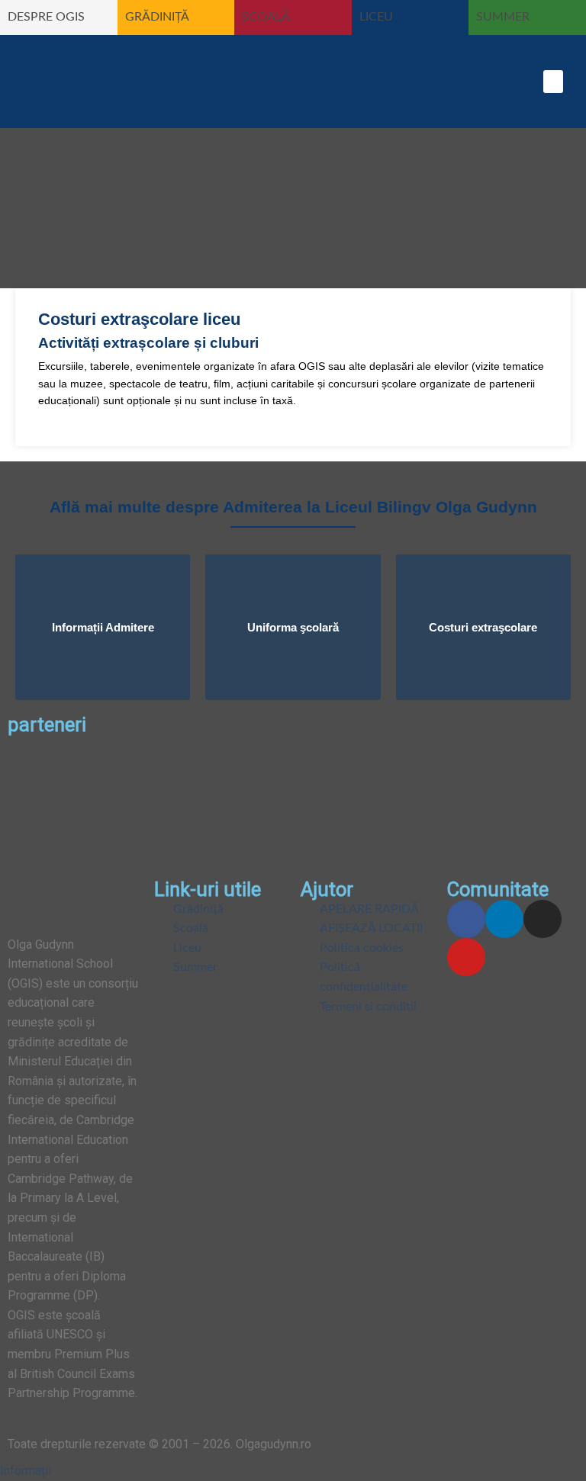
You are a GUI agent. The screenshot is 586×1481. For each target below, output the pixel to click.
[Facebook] (466, 919)
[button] (553, 81)
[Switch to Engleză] (321, 81)
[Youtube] (466, 957)
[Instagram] (542, 919)
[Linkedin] (504, 919)
